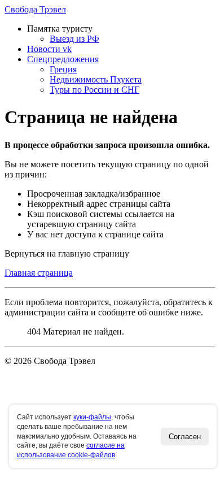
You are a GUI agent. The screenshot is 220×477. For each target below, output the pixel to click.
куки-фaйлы (92, 417)
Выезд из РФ (74, 39)
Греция (63, 69)
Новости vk (49, 49)
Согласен (185, 436)
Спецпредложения (63, 59)
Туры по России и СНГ (94, 89)
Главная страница (39, 272)
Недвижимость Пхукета (96, 79)
